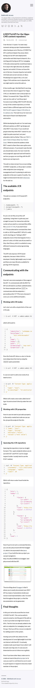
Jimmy (16, 683)
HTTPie (13, 227)
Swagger (19, 587)
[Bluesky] (2, 26)
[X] (21, 26)
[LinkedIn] (9, 26)
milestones (26, 178)
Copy (28, 205)
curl (7, 227)
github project (21, 658)
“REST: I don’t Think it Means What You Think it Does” (17, 139)
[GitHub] (6, 26)
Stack (6, 683)
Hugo (7, 681)
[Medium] (12, 26)
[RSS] (15, 26)
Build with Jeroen (7, 15)
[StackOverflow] (18, 26)
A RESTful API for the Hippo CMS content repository (16, 35)
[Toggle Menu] (32, 5)
